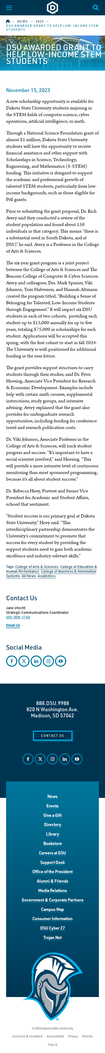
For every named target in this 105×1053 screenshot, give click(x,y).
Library (52, 833)
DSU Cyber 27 (52, 928)
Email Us (13, 625)
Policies (87, 1036)
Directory (52, 824)
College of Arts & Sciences (37, 566)
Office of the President (52, 871)
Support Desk (52, 862)
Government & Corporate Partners (53, 899)
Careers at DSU (52, 852)
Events (52, 805)
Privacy (73, 1036)
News (22, 21)
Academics (47, 575)
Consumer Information (52, 918)
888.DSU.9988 (52, 703)
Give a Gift (52, 815)
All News (29, 575)
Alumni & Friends (52, 881)
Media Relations (52, 890)
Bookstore (52, 843)
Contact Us (52, 735)
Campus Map (52, 909)
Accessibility (55, 1036)
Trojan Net (52, 937)
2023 (40, 21)
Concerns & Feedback (27, 1036)
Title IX (52, 1045)
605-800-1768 (18, 617)
